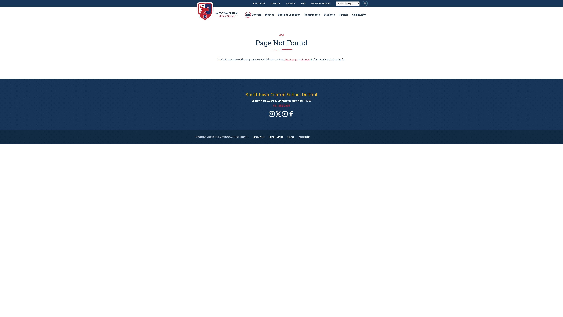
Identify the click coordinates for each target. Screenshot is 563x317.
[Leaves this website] (272, 114)
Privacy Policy (258, 137)
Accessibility (304, 137)
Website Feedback (319, 3)
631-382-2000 (281, 105)
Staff (303, 3)
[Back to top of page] (557, 310)
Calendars (290, 3)
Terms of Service (276, 137)
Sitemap (290, 137)
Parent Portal (259, 3)
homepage (291, 59)
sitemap (305, 59)
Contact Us (275, 3)
